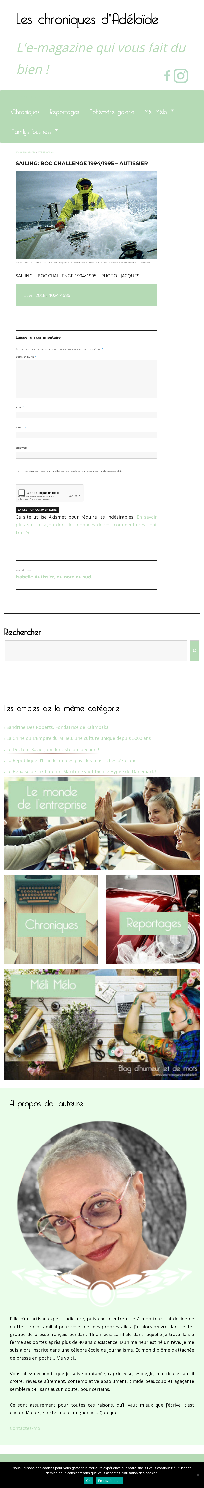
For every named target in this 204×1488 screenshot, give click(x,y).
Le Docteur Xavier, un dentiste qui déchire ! (52, 749)
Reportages (64, 110)
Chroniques (25, 110)
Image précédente (25, 152)
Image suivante (46, 152)
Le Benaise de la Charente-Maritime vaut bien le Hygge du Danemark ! (81, 771)
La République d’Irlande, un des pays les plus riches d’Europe (71, 760)
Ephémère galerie (111, 110)
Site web (21, 448)
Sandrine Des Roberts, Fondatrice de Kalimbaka (57, 727)
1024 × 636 (59, 295)
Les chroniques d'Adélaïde (87, 15)
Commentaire (26, 357)
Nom (20, 407)
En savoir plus (109, 1481)
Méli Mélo (155, 110)
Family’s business (31, 130)
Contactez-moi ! (27, 1428)
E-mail (21, 427)
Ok (88, 1481)
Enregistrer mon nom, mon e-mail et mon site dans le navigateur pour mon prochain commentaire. (73, 471)
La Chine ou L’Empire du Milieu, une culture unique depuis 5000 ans (78, 738)
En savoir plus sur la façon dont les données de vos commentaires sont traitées (86, 524)
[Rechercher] (194, 650)
